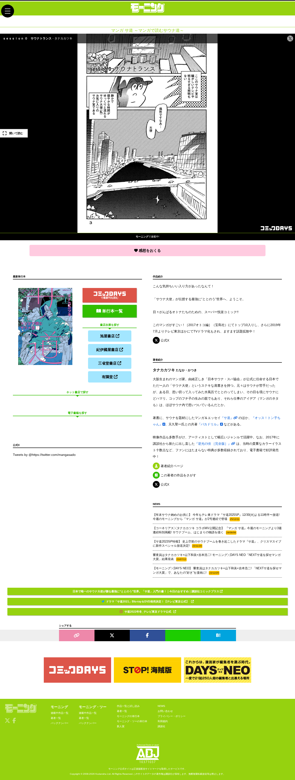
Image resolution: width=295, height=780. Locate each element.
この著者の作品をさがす (178, 475)
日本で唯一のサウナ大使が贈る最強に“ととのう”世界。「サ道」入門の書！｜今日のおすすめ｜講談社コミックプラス (146, 591)
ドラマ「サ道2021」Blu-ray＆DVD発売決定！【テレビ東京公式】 (148, 601)
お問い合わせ (165, 711)
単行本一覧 (112, 311)
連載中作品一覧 (59, 713)
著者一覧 (56, 718)
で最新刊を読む (109, 297)
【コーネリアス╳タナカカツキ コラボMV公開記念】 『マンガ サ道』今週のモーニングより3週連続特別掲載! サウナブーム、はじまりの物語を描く (217, 530)
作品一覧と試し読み (128, 706)
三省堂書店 (108, 363)
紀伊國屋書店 (107, 350)
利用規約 (163, 721)
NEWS (161, 706)
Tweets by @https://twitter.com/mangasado (44, 455)
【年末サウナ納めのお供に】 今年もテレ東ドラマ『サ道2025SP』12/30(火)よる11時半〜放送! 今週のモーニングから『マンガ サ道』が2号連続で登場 (216, 517)
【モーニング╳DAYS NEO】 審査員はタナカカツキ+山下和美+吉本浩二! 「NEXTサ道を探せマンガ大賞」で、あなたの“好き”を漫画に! (217, 570)
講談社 (161, 726)
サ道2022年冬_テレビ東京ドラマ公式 (148, 611)
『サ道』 (227, 418)
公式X (164, 340)
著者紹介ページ (171, 466)
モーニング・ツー (92, 707)
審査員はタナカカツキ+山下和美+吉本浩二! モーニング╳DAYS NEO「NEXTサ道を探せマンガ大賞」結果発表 (217, 557)
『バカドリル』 (209, 424)
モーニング (59, 707)
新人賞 (120, 726)
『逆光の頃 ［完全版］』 (213, 443)
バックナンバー (59, 723)
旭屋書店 (108, 336)
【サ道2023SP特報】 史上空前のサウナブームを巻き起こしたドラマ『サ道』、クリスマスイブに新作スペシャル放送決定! (217, 543)
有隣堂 (108, 377)
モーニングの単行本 (128, 716)
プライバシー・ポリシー (172, 716)
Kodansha (100, 774)
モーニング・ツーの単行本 (132, 721)
